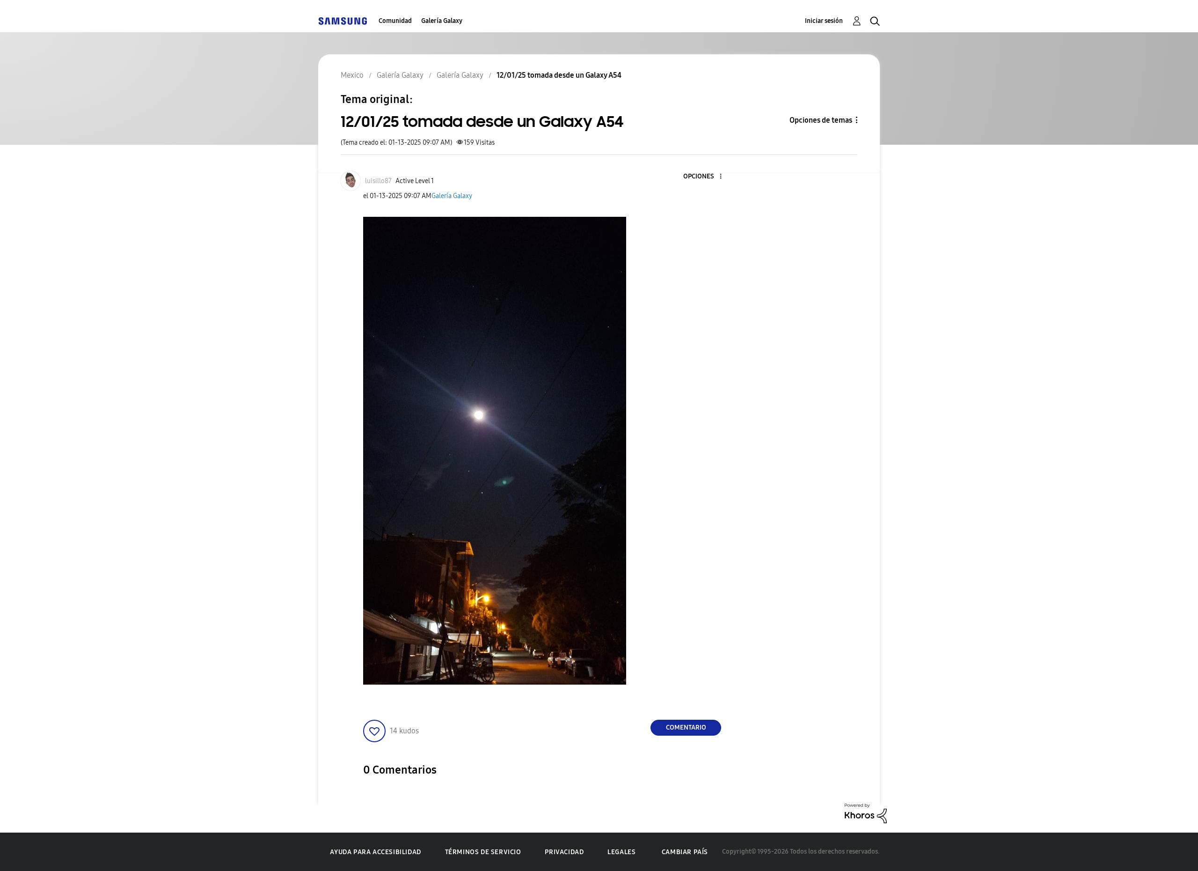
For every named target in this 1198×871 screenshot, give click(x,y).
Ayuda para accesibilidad (375, 852)
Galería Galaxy (441, 21)
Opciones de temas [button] (820, 120)
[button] (705, 176)
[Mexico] (342, 20)
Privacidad (564, 852)
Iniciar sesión (824, 21)
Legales (621, 852)
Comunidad (395, 21)
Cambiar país (685, 852)
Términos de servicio (483, 852)
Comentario (686, 727)
